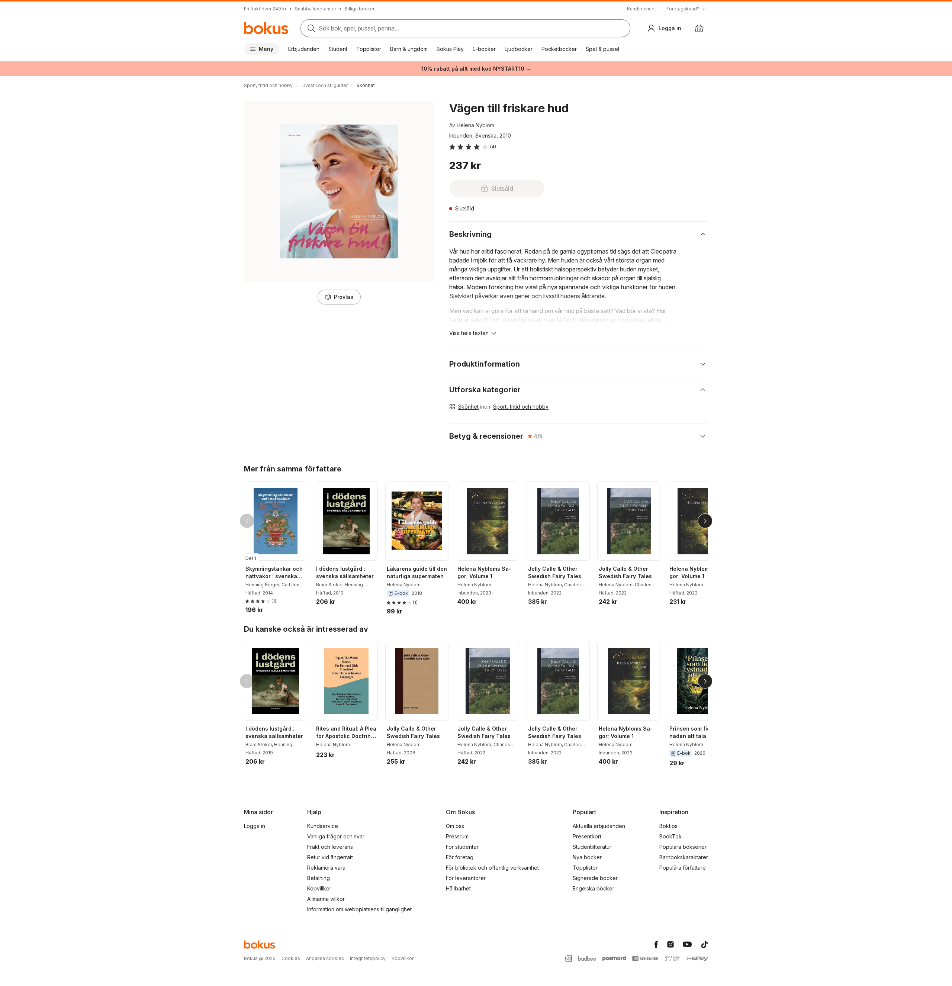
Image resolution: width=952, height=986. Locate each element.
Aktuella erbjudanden (599, 826)
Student (337, 49)
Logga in (254, 826)
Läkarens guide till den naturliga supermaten (417, 572)
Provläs (343, 297)
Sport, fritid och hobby (521, 406)
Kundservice (640, 9)
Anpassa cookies (325, 958)
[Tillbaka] (246, 520)
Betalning (318, 878)
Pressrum (457, 836)
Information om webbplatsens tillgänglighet (359, 909)
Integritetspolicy (368, 958)
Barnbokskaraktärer (683, 857)
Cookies (291, 958)
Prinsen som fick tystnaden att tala (698, 732)
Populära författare (682, 867)
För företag (459, 857)
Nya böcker (587, 857)
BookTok (670, 836)
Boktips (668, 826)
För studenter (462, 847)
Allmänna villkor (326, 899)
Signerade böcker (595, 878)
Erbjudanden (303, 49)
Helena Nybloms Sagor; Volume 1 (484, 572)
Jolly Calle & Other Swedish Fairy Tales (554, 572)
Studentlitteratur (592, 847)
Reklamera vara (326, 867)
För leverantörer (466, 878)
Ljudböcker (519, 49)
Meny (266, 49)
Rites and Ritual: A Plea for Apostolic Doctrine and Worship (346, 732)
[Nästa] (705, 520)
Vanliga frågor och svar (335, 836)
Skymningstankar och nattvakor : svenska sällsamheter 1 (274, 573)
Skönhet (468, 406)
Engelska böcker (593, 888)
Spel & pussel (602, 49)
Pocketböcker (559, 49)
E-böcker (484, 49)
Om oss (455, 826)
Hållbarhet (458, 888)
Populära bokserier (683, 847)
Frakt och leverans (330, 847)
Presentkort (587, 836)
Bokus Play (450, 49)
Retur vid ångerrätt (330, 857)
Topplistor (368, 49)
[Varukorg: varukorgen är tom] (699, 28)
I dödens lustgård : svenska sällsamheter (345, 572)
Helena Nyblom (475, 125)
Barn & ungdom (409, 49)
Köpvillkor (319, 888)
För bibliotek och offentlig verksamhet (492, 867)
